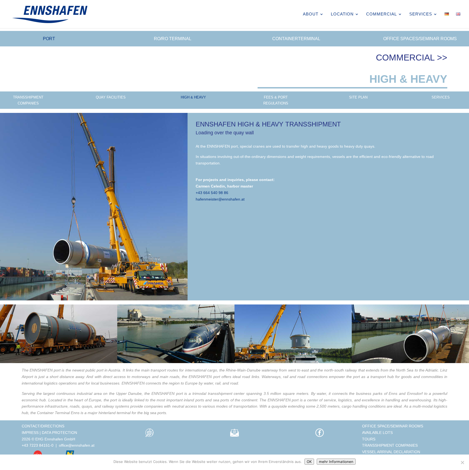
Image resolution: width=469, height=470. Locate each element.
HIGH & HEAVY (193, 97)
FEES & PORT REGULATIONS (275, 100)
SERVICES (420, 14)
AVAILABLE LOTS (377, 432)
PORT (49, 38)
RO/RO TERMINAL (172, 38)
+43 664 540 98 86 (212, 192)
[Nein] (462, 462)
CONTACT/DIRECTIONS (43, 426)
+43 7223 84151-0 (37, 445)
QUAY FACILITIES (111, 97)
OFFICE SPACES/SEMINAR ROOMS (420, 38)
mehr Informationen (336, 461)
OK (309, 461)
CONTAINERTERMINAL (296, 38)
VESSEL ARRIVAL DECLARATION (391, 452)
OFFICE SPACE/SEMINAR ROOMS (392, 426)
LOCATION (342, 14)
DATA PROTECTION (59, 432)
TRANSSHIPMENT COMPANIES (28, 100)
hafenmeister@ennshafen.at (220, 199)
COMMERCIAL (381, 14)
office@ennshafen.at (76, 445)
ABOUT (310, 14)
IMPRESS (30, 432)
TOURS (368, 439)
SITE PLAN (358, 97)
